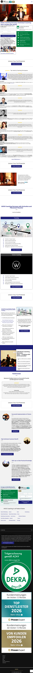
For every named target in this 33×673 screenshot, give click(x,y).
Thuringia (18, 520)
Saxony (19, 518)
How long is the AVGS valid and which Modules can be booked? (24, 366)
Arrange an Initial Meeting (17, 166)
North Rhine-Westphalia (5, 518)
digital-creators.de (16, 479)
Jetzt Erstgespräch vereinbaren (8, 542)
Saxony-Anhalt (3, 520)
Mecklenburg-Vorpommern (5, 516)
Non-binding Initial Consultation (7, 454)
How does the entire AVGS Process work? (24, 369)
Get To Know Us (15, 431)
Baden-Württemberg (4, 511)
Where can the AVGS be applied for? (24, 361)
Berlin (18, 511)
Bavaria (10, 511)
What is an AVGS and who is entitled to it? (24, 359)
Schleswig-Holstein (12, 520)
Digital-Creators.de (21, 467)
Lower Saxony (13, 516)
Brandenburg (27, 511)
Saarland (11, 518)
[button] (24, 359)
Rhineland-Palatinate (22, 516)
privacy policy (13, 33)
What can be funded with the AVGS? (24, 363)
